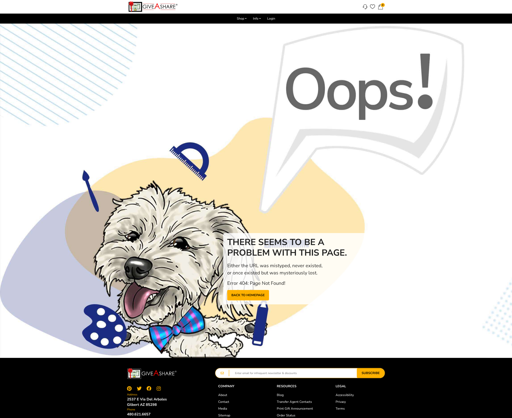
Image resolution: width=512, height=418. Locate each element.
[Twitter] (139, 388)
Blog (280, 395)
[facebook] (149, 388)
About (222, 395)
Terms (340, 408)
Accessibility (345, 395)
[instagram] (159, 388)
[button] (242, 19)
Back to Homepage (248, 295)
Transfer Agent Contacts (294, 402)
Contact (223, 402)
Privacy (341, 402)
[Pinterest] (130, 388)
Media (222, 408)
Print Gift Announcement (295, 408)
